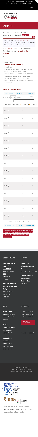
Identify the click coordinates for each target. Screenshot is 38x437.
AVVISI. (6, 319)
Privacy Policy (14, 371)
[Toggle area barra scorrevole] (36, 2)
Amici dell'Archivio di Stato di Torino (18, 409)
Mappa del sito (23, 367)
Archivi (6, 33)
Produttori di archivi (19, 33)
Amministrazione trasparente (21, 369)
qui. (11, 349)
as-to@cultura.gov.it (26, 3)
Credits (30, 371)
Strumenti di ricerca (11, 35)
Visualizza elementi (12, 97)
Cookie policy (23, 371)
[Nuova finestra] (22, 401)
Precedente (9, 94)
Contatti (16, 367)
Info (5, 110)
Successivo (30, 94)
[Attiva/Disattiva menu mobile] (34, 16)
